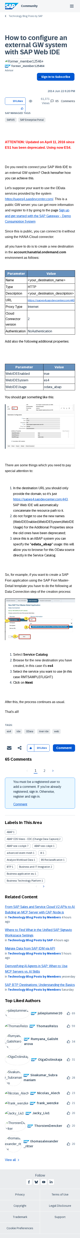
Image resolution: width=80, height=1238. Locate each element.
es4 (9, 731)
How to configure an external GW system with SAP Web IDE (36, 45)
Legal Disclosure (60, 1205)
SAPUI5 (11, 119)
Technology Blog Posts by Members (34, 917)
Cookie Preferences (20, 1228)
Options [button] (39, 84)
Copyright (20, 1205)
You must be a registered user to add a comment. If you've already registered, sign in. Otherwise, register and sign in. (37, 789)
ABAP (10, 832)
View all (10, 1160)
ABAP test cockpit (16, 846)
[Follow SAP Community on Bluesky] (36, 1182)
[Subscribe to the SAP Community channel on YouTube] (43, 1182)
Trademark (20, 1217)
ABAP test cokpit (43, 846)
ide (18, 731)
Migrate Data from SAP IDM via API (30, 948)
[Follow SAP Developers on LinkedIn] (51, 1182)
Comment (20, 804)
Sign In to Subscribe (55, 76)
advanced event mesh (19, 853)
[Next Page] (52, 770)
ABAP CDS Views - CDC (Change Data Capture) (32, 839)
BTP (9, 866)
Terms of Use (60, 1194)
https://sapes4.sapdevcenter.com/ (29, 199)
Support (60, 1217)
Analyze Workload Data (20, 859)
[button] (22, 108)
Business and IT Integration (34, 866)
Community (29, 6)
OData (29, 731)
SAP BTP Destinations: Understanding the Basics (40, 985)
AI (41, 853)
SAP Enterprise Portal (32, 119)
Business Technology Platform (24, 880)
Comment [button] (64, 748)
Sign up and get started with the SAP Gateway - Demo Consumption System (38, 216)
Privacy (20, 1194)
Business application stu (20, 873)
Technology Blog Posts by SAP (25, 16)
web (56, 731)
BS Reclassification (52, 859)
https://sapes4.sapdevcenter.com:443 (51, 300)
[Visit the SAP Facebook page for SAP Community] (29, 1182)
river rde (43, 731)
